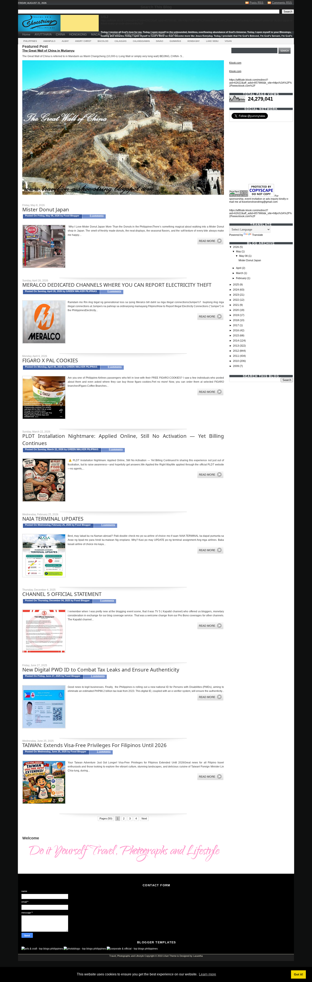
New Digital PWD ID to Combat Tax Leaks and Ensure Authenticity (100, 669)
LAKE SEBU (212, 41)
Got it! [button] (298, 974)
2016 (236, 330)
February (241, 278)
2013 (236, 345)
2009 (236, 366)
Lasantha (198, 956)
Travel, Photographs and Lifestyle (126, 956)
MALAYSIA (113, 34)
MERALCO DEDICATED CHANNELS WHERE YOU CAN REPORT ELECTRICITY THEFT (116, 284)
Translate (257, 234)
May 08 (243, 255)
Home (26, 34)
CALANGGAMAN (141, 41)
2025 (236, 284)
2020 (236, 310)
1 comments (108, 525)
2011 (236, 355)
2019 (236, 315)
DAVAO (159, 41)
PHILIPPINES (30, 41)
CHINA (60, 34)
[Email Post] (22, 274)
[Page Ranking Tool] (238, 195)
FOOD (173, 34)
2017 (236, 325)
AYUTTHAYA (43, 34)
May (239, 251)
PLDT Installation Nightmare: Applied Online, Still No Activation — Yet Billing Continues (123, 439)
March (240, 273)
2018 (236, 320)
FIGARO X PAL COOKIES (50, 360)
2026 (236, 247)
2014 (236, 340)
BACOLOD (103, 41)
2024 (236, 289)
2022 (236, 299)
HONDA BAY (193, 41)
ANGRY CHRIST (83, 41)
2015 (236, 335)
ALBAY (65, 41)
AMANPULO (49, 41)
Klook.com (235, 62)
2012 (236, 350)
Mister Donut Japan (45, 209)
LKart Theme (170, 956)
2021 (236, 304)
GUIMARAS (175, 41)
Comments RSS (282, 2)
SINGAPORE (133, 34)
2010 (236, 361)
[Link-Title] (146, 33)
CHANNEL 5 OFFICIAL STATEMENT (61, 593)
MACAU (96, 34)
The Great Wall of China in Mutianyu (48, 50)
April (239, 268)
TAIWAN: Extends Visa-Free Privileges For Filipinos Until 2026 (94, 745)
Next (144, 818)
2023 (236, 294)
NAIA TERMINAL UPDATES (52, 518)
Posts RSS (256, 2)
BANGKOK (157, 34)
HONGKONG (78, 34)
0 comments (97, 215)
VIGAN (228, 41)
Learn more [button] (207, 974)
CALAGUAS (120, 41)
